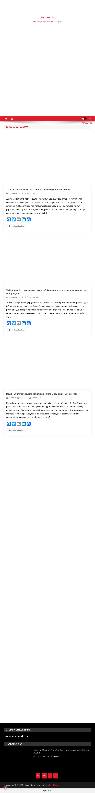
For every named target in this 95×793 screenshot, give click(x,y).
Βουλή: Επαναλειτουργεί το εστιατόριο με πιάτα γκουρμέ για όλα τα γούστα (41, 394)
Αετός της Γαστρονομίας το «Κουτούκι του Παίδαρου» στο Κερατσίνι (38, 189)
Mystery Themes (53, 785)
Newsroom (31, 193)
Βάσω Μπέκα (32, 297)
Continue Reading (18, 226)
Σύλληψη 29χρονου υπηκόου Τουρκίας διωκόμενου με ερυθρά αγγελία (61, 751)
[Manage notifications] (5, 788)
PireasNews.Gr (47, 17)
